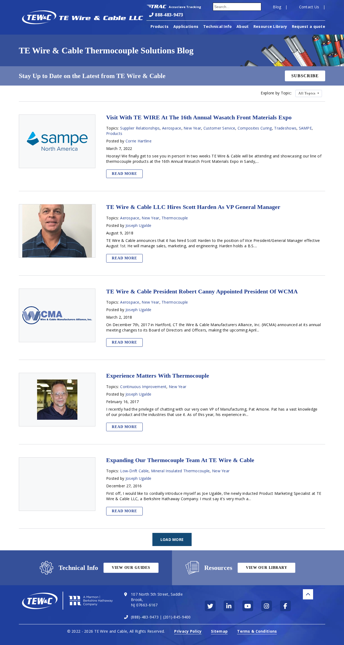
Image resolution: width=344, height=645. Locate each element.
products (114, 133)
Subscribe (305, 75)
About (242, 26)
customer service (219, 128)
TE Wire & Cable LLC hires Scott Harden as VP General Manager (193, 207)
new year (192, 128)
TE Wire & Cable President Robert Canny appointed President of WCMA (202, 291)
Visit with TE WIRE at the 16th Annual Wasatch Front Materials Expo (199, 117)
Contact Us (309, 6)
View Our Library (266, 568)
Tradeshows (285, 128)
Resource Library (270, 26)
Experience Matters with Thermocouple (157, 376)
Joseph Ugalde (139, 225)
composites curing (255, 128)
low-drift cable (134, 470)
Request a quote (308, 26)
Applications (185, 26)
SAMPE (305, 128)
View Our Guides (131, 568)
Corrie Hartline (139, 140)
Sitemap (219, 631)
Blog (277, 6)
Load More (172, 539)
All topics (307, 93)
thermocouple (175, 217)
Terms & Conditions (257, 631)
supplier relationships (140, 128)
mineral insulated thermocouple (180, 470)
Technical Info (217, 26)
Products (159, 26)
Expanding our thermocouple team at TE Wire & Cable (180, 460)
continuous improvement (143, 386)
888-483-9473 (169, 15)
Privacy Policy (188, 631)
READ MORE (124, 174)
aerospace (171, 128)
